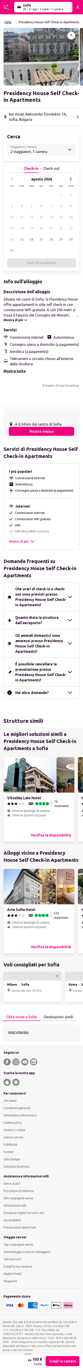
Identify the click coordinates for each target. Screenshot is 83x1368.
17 (12, 228)
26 (31, 239)
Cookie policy (13, 1122)
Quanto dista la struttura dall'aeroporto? (36, 620)
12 (31, 217)
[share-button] (71, 35)
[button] (41, 57)
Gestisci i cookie (14, 1130)
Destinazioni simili (58, 1017)
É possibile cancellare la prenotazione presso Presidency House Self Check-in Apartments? (40, 672)
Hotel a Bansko (18, 1032)
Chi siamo (10, 1100)
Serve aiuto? (12, 1183)
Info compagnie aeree (18, 1198)
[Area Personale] (77, 7)
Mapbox (50, 385)
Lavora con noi (13, 1137)
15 (61, 217)
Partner (9, 1152)
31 (12, 250)
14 (51, 217)
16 (71, 217)
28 (51, 239)
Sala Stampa (12, 1159)
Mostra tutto (15, 371)
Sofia (7, 22)
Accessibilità (12, 1220)
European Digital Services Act (24, 1213)
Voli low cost (12, 1259)
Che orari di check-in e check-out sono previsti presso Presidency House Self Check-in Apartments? (40, 597)
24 (12, 239)
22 (61, 228)
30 (71, 239)
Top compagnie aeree (18, 1244)
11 (22, 217)
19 (31, 228)
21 (51, 228)
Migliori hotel (13, 1274)
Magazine (10, 1281)
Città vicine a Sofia (21, 1017)
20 (41, 228)
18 (22, 228)
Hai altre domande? (32, 693)
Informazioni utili (15, 1205)
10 (12, 217)
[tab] (21, 1017)
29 (61, 239)
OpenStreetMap (69, 385)
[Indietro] (12, 179)
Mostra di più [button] (18, 541)
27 (41, 239)
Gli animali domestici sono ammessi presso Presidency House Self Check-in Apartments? (39, 643)
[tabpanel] (41, 1033)
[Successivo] (70, 179)
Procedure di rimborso (19, 1191)
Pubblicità (10, 1144)
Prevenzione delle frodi (20, 1227)
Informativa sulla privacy (20, 1115)
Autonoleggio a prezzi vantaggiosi (27, 1252)
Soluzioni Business (17, 1166)
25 (22, 239)
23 (71, 228)
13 (41, 217)
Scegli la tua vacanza (18, 1266)
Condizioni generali (17, 1108)
